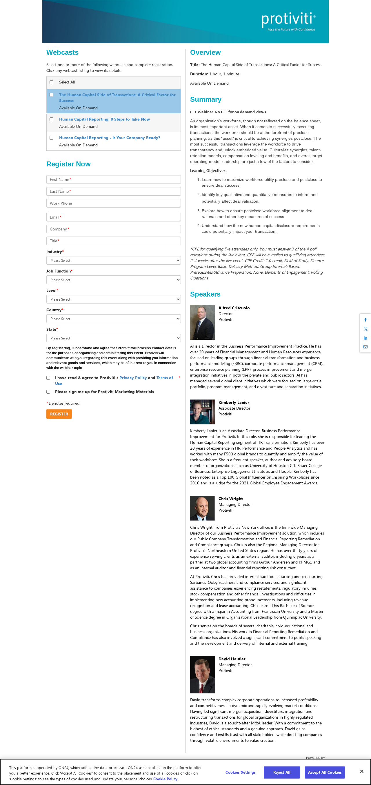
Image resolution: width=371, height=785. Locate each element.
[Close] (361, 771)
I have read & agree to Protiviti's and (114, 380)
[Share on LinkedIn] (365, 338)
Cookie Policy (165, 779)
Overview (205, 52)
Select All (67, 82)
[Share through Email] (365, 346)
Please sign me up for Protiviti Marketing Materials (104, 391)
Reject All (281, 772)
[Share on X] (365, 329)
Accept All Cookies (325, 772)
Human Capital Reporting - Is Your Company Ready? (109, 137)
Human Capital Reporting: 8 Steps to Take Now (104, 119)
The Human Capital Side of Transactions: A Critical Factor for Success (117, 97)
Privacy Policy (133, 377)
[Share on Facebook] (365, 319)
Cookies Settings (240, 772)
